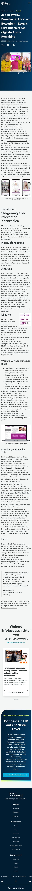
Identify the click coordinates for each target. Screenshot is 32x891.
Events (16, 826)
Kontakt (16, 867)
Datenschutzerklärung (19, 876)
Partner (16, 871)
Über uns (16, 859)
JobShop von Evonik (21, 443)
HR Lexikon (16, 849)
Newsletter (16, 841)
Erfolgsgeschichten (16, 845)
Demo (11, 603)
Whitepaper (16, 838)
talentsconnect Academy (9, 608)
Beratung (16, 816)
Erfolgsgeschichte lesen (16, 692)
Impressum (4, 876)
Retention (16, 812)
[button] (29, 3)
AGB (30, 876)
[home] (5, 3)
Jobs (16, 863)
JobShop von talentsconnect (17, 141)
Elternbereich (5, 402)
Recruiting (16, 808)
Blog (16, 830)
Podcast (16, 834)
